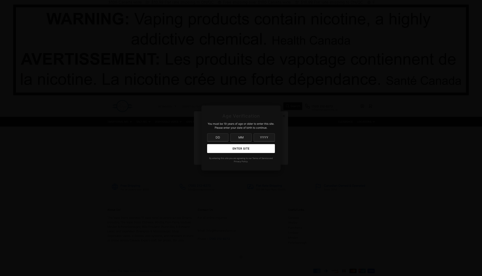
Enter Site (241, 148)
